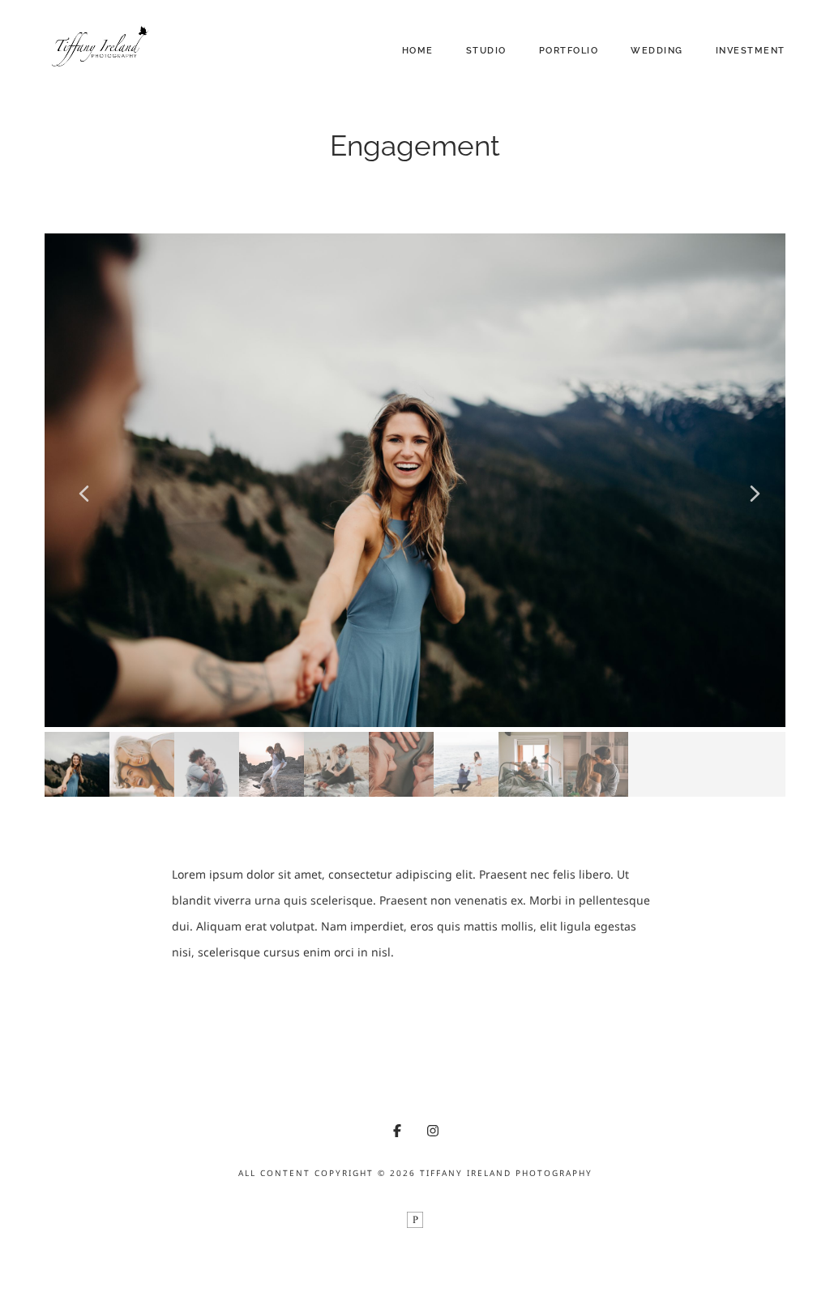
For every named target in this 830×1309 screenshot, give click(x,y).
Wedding (657, 50)
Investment (750, 50)
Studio (486, 50)
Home (418, 50)
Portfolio (569, 50)
